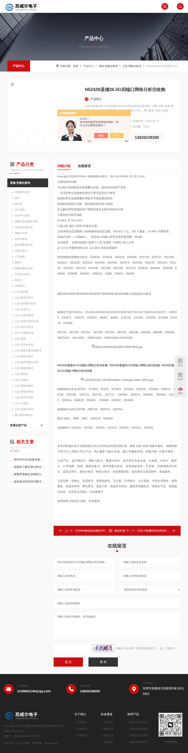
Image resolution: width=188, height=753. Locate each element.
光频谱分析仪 (22, 192)
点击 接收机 (21, 373)
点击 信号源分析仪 (25, 303)
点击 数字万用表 (24, 397)
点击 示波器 (21, 403)
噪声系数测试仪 (24, 244)
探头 (17, 197)
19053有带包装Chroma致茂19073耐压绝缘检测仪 (140, 728)
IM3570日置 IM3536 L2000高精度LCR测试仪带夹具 (140, 722)
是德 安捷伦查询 (108, 66)
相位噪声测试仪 (24, 415)
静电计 (18, 280)
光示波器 (20, 209)
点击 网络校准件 (24, 385)
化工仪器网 (23, 743)
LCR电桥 (20, 256)
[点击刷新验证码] (103, 648)
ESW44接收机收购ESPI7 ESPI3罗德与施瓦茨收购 (106, 530)
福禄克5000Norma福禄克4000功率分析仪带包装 (140, 742)
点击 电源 (20, 338)
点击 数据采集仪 (24, 368)
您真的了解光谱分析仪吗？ (29, 466)
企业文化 (82, 728)
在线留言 (84, 166)
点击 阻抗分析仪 (24, 327)
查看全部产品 (18, 425)
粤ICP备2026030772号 (27, 736)
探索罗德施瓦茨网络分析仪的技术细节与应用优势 (29, 474)
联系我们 (82, 735)
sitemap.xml (51, 743)
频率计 (18, 262)
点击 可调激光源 (24, 332)
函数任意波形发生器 (26, 221)
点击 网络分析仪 (132, 66)
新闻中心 (108, 728)
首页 (75, 66)
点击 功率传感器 (24, 315)
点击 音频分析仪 (24, 409)
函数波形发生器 (24, 268)
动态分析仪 (21, 238)
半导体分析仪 (22, 274)
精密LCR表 (21, 233)
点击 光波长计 (23, 309)
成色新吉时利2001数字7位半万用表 (29, 481)
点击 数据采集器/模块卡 (28, 350)
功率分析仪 (21, 250)
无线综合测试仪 (24, 227)
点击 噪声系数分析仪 (27, 362)
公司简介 (82, 722)
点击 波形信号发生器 (27, 321)
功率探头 (20, 285)
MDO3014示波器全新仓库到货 (29, 459)
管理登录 (37, 743)
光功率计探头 (22, 215)
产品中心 (19, 65)
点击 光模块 (21, 379)
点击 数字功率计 (24, 297)
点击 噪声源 (21, 291)
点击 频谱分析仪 (24, 356)
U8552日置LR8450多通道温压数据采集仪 (140, 735)
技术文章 (108, 735)
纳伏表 (18, 203)
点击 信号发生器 (24, 344)
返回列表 (119, 530)
